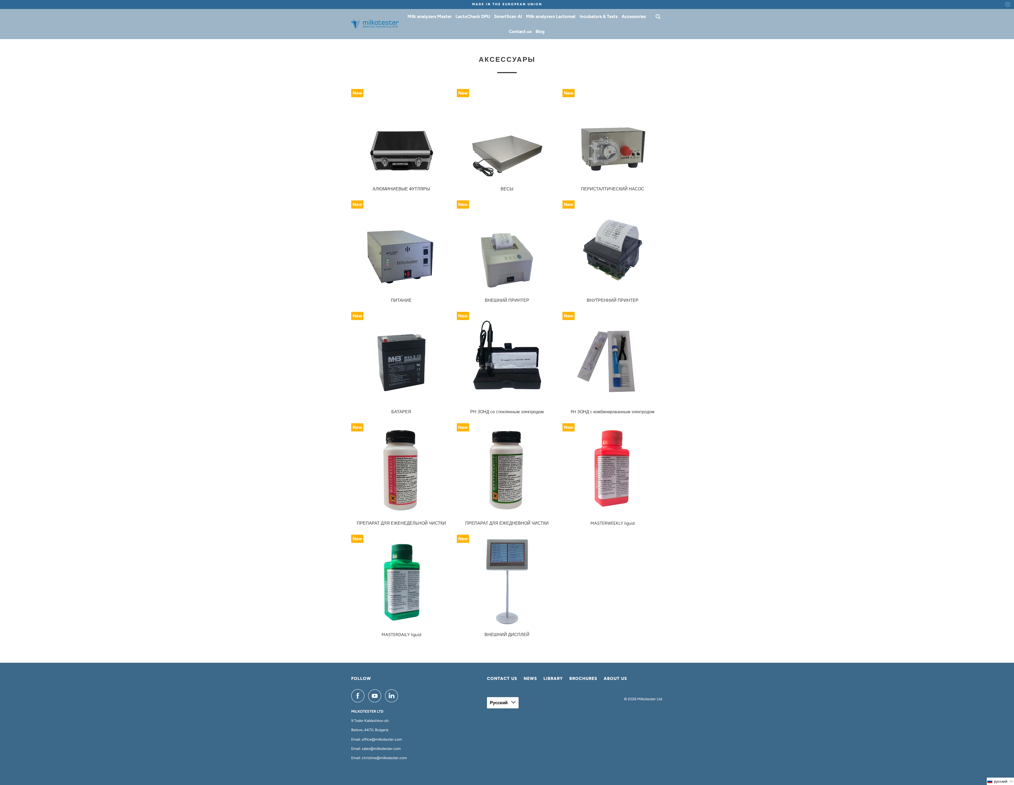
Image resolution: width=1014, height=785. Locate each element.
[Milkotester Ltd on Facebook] (359, 695)
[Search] (658, 17)
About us (615, 678)
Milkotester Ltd (649, 699)
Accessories (634, 16)
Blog (540, 31)
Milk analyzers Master (429, 16)
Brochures (583, 678)
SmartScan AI (508, 16)
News (530, 678)
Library (553, 678)
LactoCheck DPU (473, 16)
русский (499, 702)
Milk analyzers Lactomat (551, 16)
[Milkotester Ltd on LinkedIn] (393, 695)
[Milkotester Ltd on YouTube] (376, 695)
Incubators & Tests (599, 16)
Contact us (520, 31)
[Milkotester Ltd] (375, 24)
